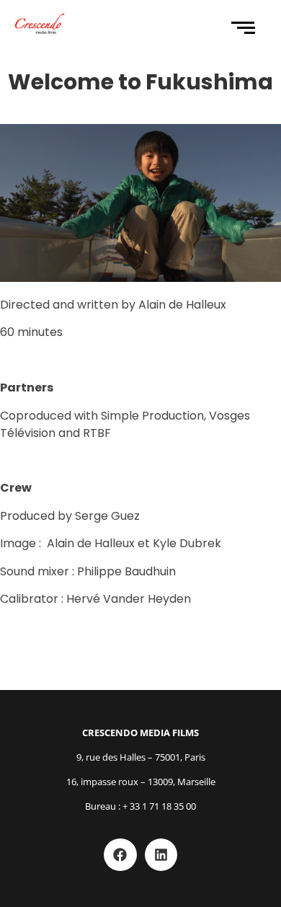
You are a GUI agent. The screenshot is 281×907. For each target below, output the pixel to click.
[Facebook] (120, 855)
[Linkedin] (161, 855)
